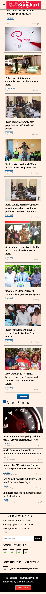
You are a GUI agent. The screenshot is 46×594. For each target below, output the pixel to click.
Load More (23, 397)
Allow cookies (23, 588)
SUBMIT (38, 538)
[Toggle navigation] (3, 5)
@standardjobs (19, 569)
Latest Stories (18, 403)
